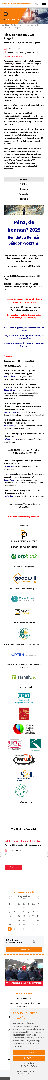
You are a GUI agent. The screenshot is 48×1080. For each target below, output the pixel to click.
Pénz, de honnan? (30, 25)
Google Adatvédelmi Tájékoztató (26, 1072)
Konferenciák (16, 25)
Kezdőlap (5, 25)
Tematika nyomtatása (13, 56)
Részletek (13, 867)
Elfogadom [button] (29, 1052)
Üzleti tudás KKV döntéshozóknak (16, 3)
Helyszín (24, 198)
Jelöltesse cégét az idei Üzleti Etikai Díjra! (24, 840)
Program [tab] (24, 179)
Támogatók (24, 194)
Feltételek (24, 184)
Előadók (24, 189)
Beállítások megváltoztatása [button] (29, 1064)
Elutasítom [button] (29, 1058)
